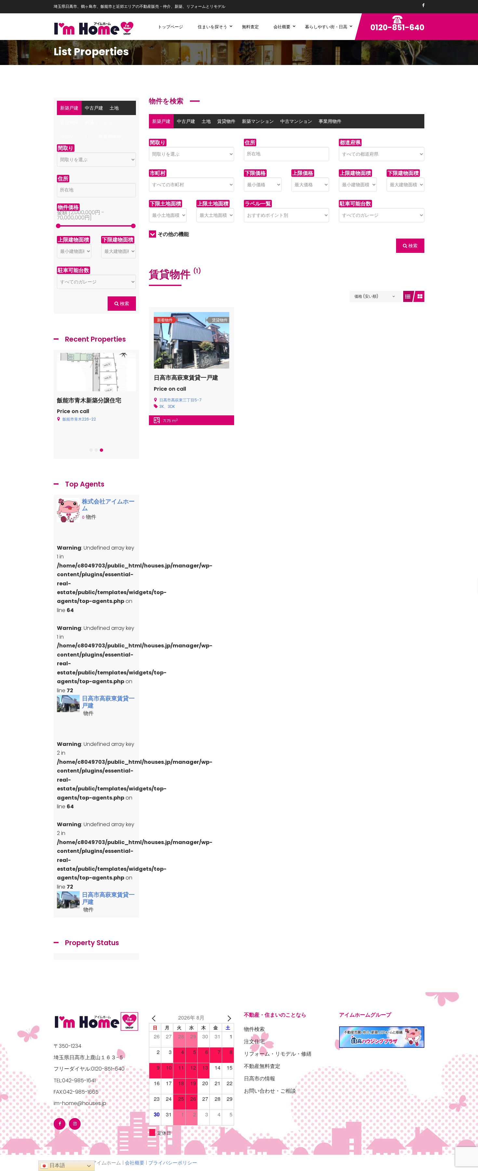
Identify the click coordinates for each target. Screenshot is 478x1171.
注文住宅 (254, 1041)
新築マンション (258, 121)
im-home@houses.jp (80, 1103)
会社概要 (134, 1162)
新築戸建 (161, 121)
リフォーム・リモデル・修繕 (278, 1054)
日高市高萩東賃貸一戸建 (186, 377)
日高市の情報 (259, 1078)
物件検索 (254, 1029)
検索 (412, 245)
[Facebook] (423, 5)
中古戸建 (186, 121)
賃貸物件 (226, 121)
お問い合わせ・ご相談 (270, 1091)
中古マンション (296, 121)
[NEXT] (228, 1017)
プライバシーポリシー (172, 1162)
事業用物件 (330, 121)
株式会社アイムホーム (108, 505)
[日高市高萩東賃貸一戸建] (68, 703)
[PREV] (155, 1017)
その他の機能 (173, 234)
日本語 (56, 1165)
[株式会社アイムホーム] (68, 511)
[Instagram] (75, 1124)
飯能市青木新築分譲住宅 (89, 400)
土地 (206, 121)
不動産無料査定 (262, 1066)
